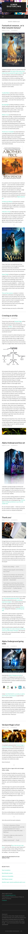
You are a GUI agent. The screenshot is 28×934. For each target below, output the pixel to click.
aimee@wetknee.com (10, 895)
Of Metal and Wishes (7, 201)
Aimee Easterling (14, 5)
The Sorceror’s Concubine (8, 131)
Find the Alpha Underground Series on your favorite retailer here (13, 501)
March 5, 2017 (5, 646)
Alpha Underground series (15, 675)
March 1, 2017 (5, 727)
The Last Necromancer (7, 293)
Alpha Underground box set (13, 443)
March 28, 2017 (6, 318)
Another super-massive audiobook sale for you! (13, 882)
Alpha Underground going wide (12, 642)
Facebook (4, 900)
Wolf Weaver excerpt (7, 879)
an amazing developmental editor (11, 598)
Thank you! (6, 517)
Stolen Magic (5, 274)
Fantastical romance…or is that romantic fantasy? (13, 26)
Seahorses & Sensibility (7, 876)
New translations (6, 870)
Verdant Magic (18, 321)
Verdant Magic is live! (11, 725)
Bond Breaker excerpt (7, 873)
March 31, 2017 (6, 30)
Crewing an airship (10, 315)
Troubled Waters (6, 92)
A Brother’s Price (6, 211)
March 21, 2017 (6, 445)
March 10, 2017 (6, 520)
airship (10, 326)
